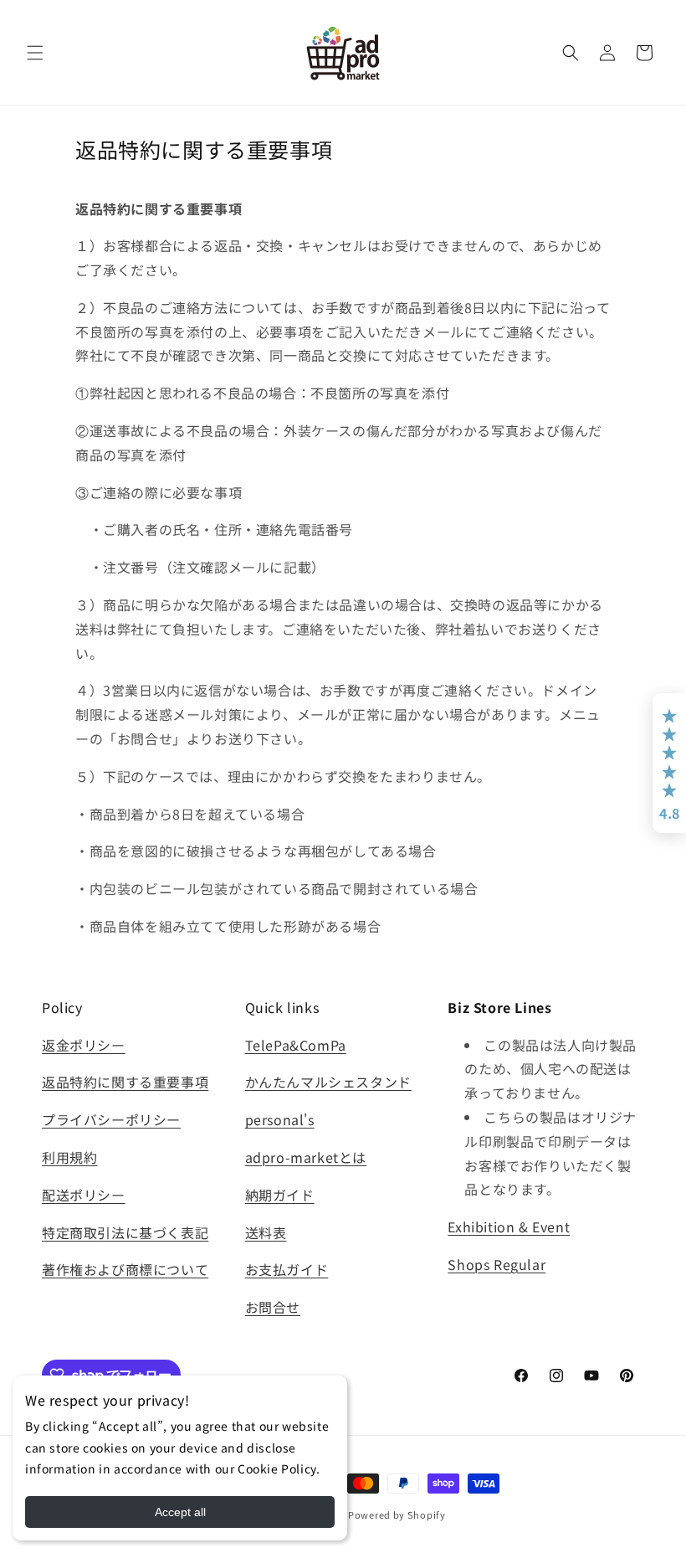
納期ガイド (280, 1195)
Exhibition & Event (509, 1226)
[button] (35, 52)
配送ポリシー (83, 1195)
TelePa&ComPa (295, 1045)
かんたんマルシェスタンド (328, 1082)
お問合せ (272, 1307)
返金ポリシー (83, 1045)
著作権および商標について (125, 1269)
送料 (259, 1232)
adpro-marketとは (305, 1157)
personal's (280, 1119)
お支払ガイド (287, 1269)
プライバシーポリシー (111, 1119)
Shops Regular (496, 1264)
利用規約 (69, 1157)
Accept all (180, 1512)
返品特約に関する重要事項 (125, 1082)
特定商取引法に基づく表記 (125, 1232)
